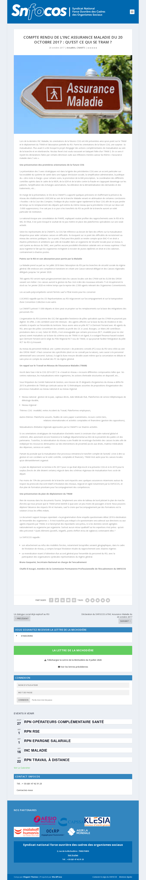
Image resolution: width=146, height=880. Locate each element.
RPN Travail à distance (47, 759)
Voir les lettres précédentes (74, 666)
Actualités (71, 47)
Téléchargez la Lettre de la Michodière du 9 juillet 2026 (74, 660)
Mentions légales (125, 877)
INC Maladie (35, 750)
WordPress (57, 877)
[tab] (73, 636)
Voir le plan (73, 855)
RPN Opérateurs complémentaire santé (64, 721)
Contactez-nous (25, 790)
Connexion (23, 700)
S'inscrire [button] (27, 636)
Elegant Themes (30, 877)
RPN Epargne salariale (47, 740)
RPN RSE (32, 731)
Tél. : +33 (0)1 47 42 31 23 (73, 859)
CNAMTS (81, 47)
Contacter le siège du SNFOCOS (104, 877)
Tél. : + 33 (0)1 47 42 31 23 (29, 783)
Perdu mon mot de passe (42, 700)
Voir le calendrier (22, 767)
